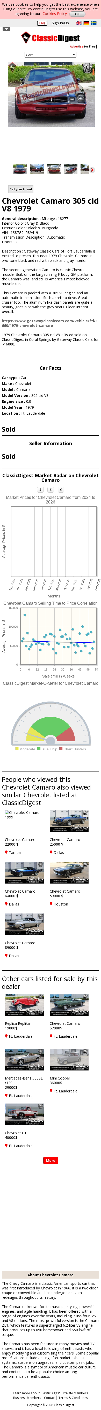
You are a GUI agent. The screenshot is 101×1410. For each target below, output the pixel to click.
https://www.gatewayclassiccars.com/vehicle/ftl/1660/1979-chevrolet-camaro (50, 323)
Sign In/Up (60, 22)
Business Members (27, 1398)
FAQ (42, 23)
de (86, 23)
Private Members (75, 1393)
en (79, 23)
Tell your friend (21, 189)
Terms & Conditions (73, 1398)
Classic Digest (50, 39)
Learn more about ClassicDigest (36, 1393)
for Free (83, 46)
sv (94, 23)
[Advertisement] (50, 1218)
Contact (49, 1398)
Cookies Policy (54, 13)
